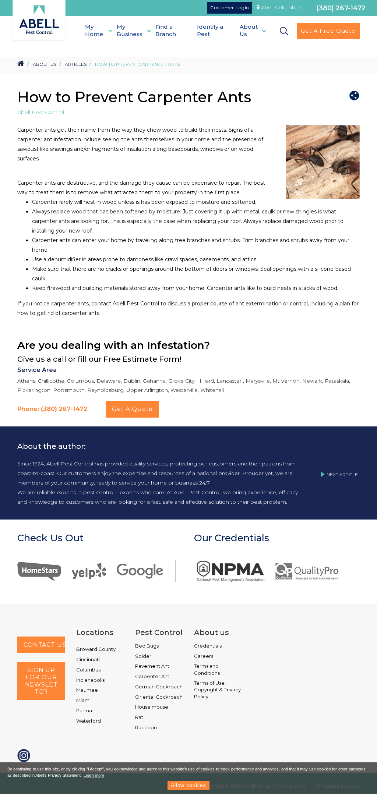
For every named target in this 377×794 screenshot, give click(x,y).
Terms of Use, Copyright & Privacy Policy (217, 689)
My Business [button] (129, 30)
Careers (203, 656)
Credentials (208, 646)
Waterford (88, 721)
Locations (94, 632)
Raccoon (146, 727)
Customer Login (229, 7)
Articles (76, 64)
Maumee (87, 690)
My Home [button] (94, 30)
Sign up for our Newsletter (41, 681)
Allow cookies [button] (188, 785)
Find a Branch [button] (165, 30)
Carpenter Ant (152, 676)
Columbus (88, 670)
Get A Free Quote (328, 30)
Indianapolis (90, 680)
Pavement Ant (152, 666)
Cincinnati (88, 659)
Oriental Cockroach (159, 697)
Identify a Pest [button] (210, 30)
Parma (84, 710)
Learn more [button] (94, 775)
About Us (44, 64)
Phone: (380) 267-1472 (52, 408)
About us (211, 632)
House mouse (151, 707)
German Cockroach (159, 687)
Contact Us (44, 644)
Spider (143, 656)
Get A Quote (132, 408)
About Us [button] (249, 30)
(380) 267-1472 (341, 8)
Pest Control (159, 632)
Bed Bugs (147, 646)
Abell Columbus (281, 7)
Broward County (96, 649)
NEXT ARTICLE (342, 474)
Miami (83, 700)
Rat (139, 717)
